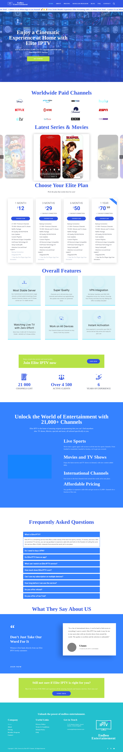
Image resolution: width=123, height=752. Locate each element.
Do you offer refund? (33, 589)
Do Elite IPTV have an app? (36, 557)
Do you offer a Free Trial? (35, 596)
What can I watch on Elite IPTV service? (41, 564)
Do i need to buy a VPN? (34, 551)
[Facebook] (108, 749)
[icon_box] (74, 729)
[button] (113, 3)
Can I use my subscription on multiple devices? (44, 577)
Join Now (16, 667)
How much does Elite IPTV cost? (38, 570)
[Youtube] (114, 749)
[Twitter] (111, 749)
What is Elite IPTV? (32, 534)
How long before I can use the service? (41, 583)
